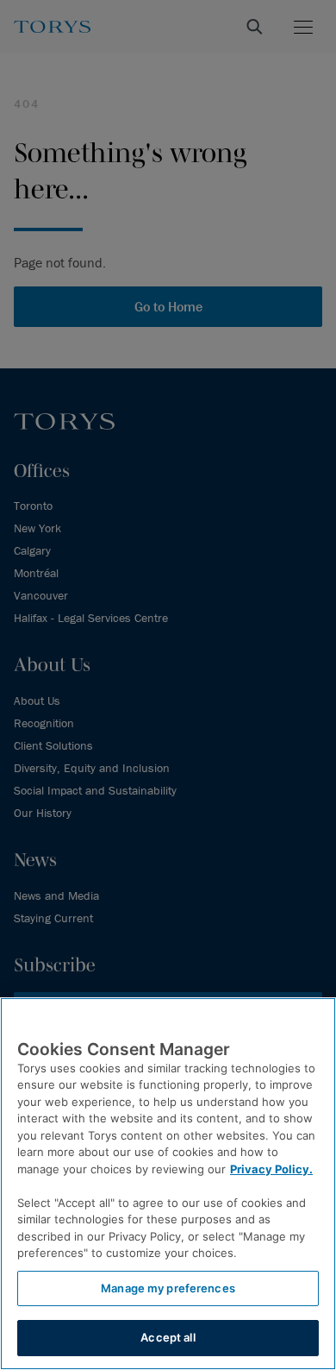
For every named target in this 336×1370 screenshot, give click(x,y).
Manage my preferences (168, 1288)
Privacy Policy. (271, 1169)
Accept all (167, 1337)
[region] (168, 1183)
